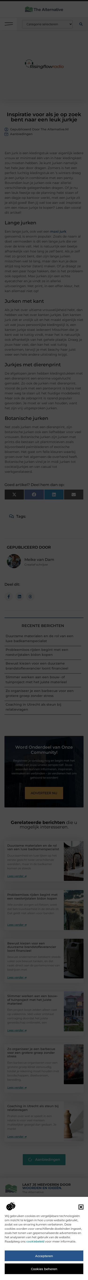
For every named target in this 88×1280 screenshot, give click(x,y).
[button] (81, 1207)
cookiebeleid (35, 1241)
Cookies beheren (44, 1269)
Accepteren (44, 1256)
